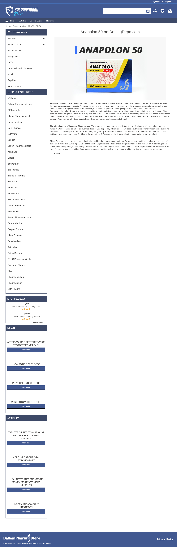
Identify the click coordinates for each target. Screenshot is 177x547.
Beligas (11, 140)
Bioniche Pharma (16, 176)
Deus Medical (14, 241)
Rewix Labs (13, 193)
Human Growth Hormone (20, 68)
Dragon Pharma (15, 229)
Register (168, 2)
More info (26, 349)
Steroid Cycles (36, 21)
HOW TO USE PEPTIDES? (26, 364)
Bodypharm (13, 164)
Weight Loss (14, 56)
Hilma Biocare (15, 235)
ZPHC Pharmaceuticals (19, 259)
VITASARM (13, 211)
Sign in (157, 2)
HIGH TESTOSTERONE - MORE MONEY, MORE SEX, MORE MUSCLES (26, 482)
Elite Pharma (14, 289)
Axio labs (12, 247)
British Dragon (15, 253)
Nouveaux (13, 187)
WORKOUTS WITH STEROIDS (26, 402)
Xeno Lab (12, 152)
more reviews (38, 322)
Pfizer (10, 271)
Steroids (12, 38)
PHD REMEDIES (16, 199)
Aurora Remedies (16, 205)
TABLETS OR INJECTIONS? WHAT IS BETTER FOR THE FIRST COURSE (26, 435)
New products (14, 86)
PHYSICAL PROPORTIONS (26, 383)
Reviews (50, 21)
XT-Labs (12, 98)
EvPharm (12, 134)
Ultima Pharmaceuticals (19, 116)
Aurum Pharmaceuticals (19, 217)
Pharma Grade (15, 44)
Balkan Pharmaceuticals (20, 104)
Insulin (11, 74)
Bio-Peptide (13, 170)
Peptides (12, 80)
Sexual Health (15, 50)
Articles (22, 21)
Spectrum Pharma (16, 265)
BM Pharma (13, 181)
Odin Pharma (14, 128)
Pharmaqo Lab (15, 283)
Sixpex (11, 158)
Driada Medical (15, 223)
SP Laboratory (15, 110)
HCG (10, 62)
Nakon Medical (15, 122)
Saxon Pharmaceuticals (19, 146)
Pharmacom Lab (16, 277)
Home (12, 21)
